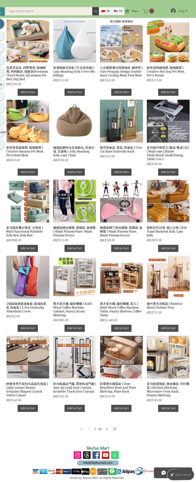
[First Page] (81, 429)
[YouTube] (105, 455)
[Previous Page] (89, 429)
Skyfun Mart (98, 448)
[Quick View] (27, 41)
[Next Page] (107, 429)
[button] (149, 11)
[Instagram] (77, 455)
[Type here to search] (95, 11)
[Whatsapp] (115, 455)
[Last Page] (114, 429)
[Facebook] (96, 455)
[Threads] (87, 455)
